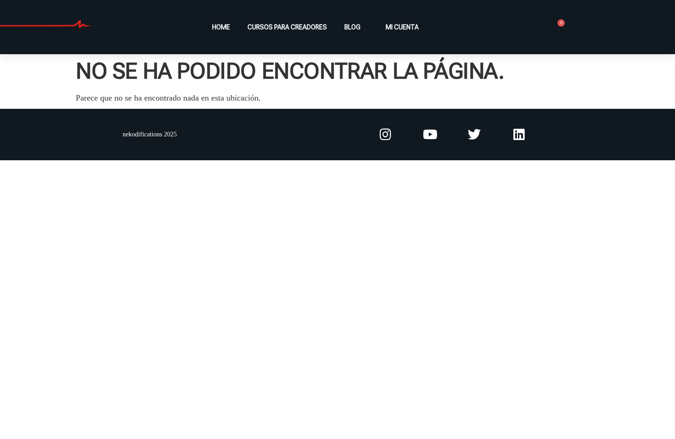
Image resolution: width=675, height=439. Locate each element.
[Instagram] (385, 135)
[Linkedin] (519, 135)
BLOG (352, 27)
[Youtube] (430, 135)
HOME (221, 27)
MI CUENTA (401, 27)
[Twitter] (474, 135)
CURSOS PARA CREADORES (287, 27)
